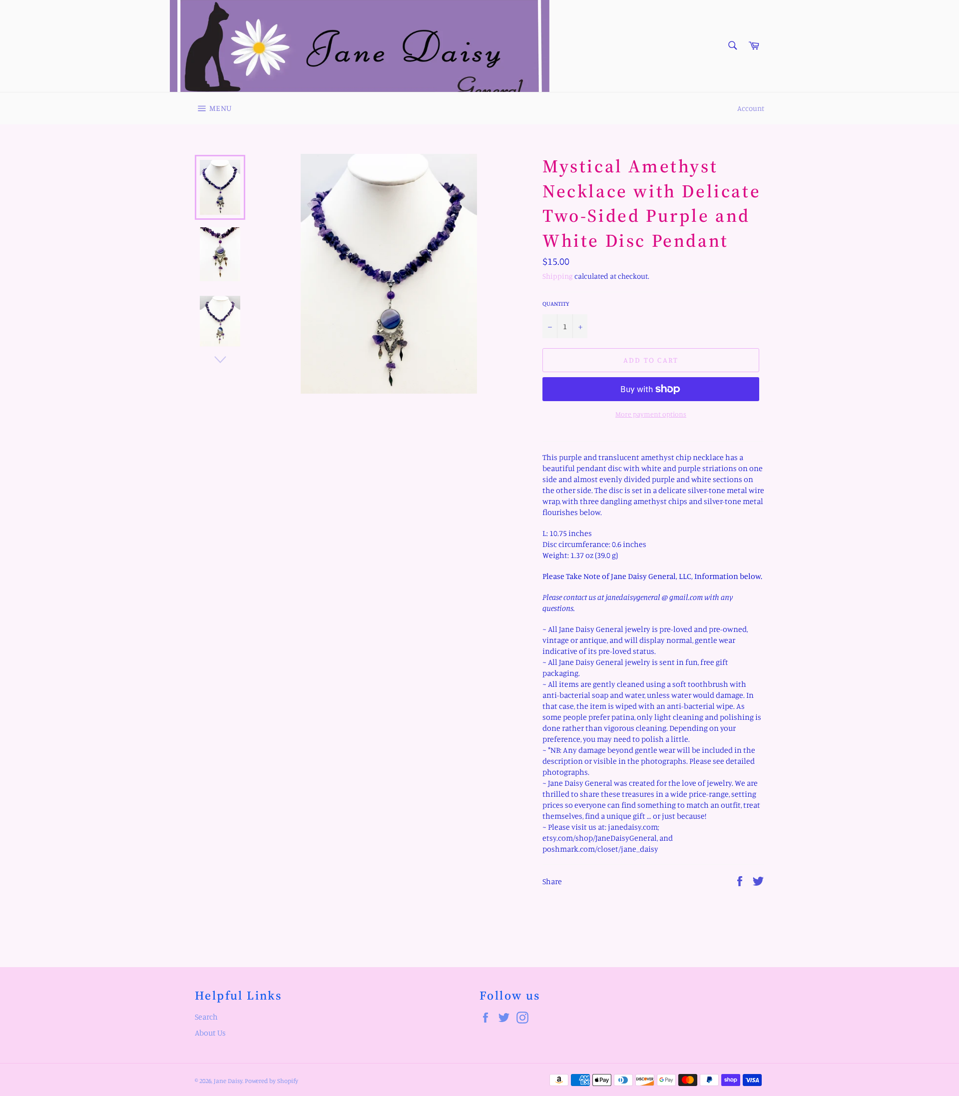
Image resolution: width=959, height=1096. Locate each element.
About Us (210, 1033)
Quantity (555, 303)
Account (750, 108)
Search (206, 1017)
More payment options (650, 414)
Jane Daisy (228, 1081)
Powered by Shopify (271, 1081)
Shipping (557, 276)
